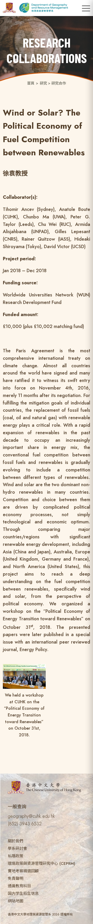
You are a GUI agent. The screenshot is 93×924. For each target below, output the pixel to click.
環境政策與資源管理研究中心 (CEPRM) (41, 863)
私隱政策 (15, 856)
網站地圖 (15, 901)
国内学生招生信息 (23, 893)
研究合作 (58, 83)
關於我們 (15, 841)
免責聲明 (15, 878)
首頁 (30, 83)
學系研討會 (17, 848)
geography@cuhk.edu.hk (31, 816)
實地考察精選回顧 (23, 871)
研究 (43, 83)
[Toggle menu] (86, 8)
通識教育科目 (19, 886)
